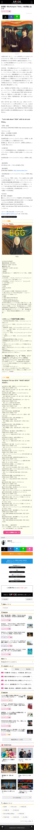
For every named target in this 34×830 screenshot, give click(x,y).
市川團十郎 (6, 810)
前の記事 (5, 599)
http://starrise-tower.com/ (20, 170)
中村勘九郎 (23, 806)
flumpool (5, 608)
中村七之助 (14, 806)
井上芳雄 (25, 817)
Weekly (17, 669)
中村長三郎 (16, 817)
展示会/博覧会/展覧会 (8, 813)
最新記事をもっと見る (17, 739)
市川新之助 (16, 810)
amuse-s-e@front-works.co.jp (9, 214)
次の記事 (29, 599)
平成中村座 (6, 817)
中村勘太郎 (21, 813)
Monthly (28, 669)
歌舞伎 (5, 806)
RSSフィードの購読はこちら (17, 553)
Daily (5, 669)
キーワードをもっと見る (25, 821)
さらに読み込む (17, 797)
